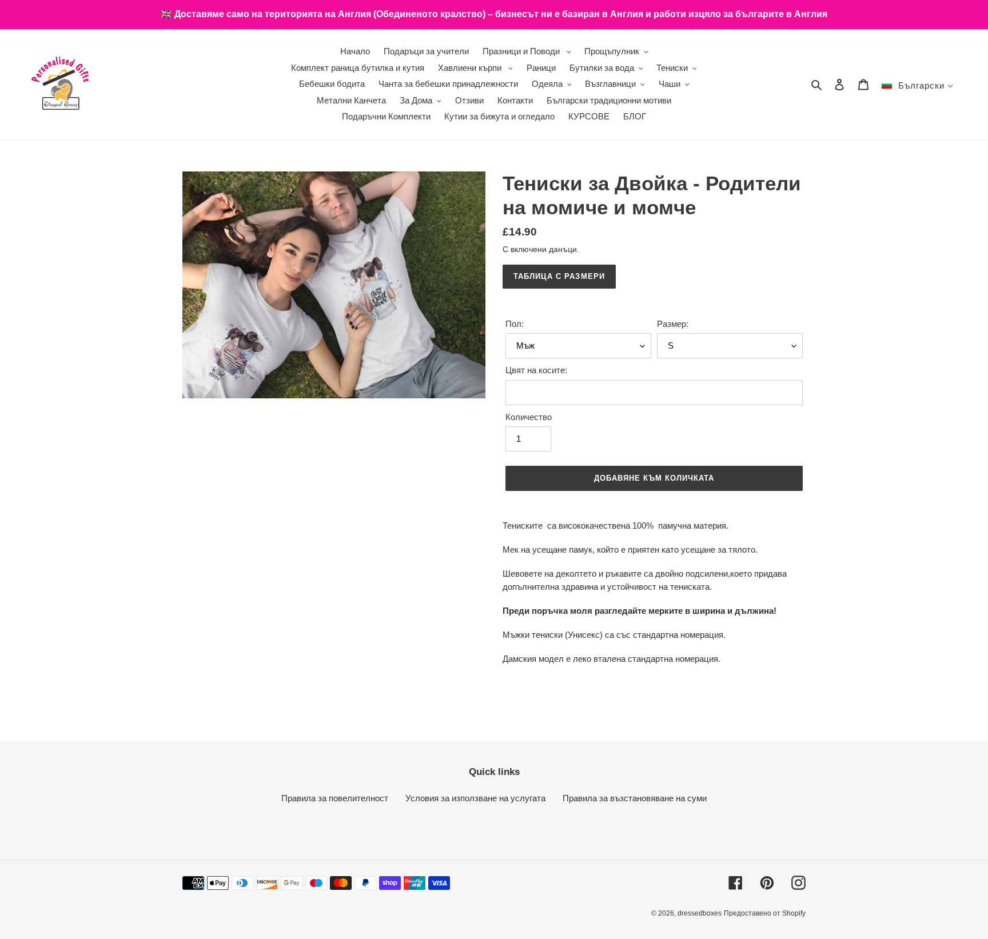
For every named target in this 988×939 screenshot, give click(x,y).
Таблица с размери (559, 276)
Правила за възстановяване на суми (635, 798)
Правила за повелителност (334, 798)
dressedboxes (700, 913)
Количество (528, 417)
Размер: (672, 324)
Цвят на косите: (536, 370)
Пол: (514, 324)
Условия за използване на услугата (475, 798)
